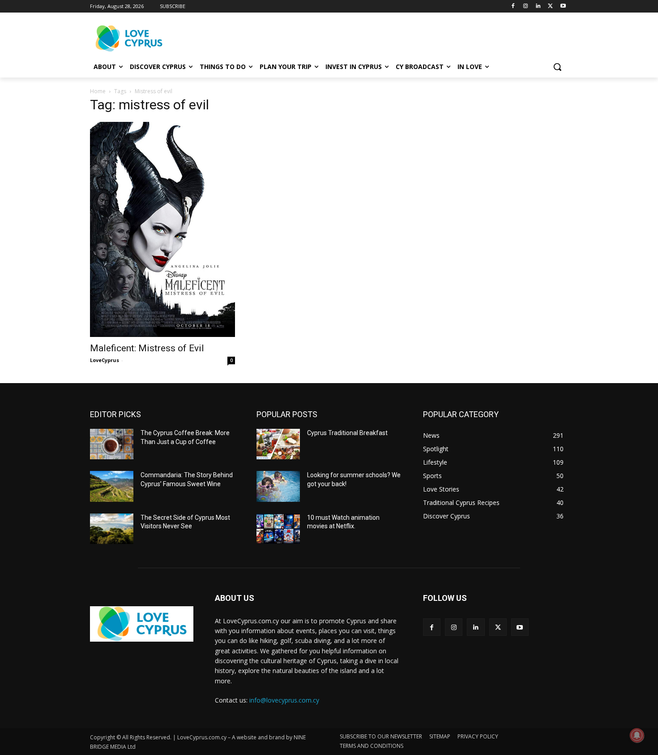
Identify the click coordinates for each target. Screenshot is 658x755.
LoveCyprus (104, 360)
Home (98, 91)
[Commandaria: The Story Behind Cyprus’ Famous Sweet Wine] (111, 486)
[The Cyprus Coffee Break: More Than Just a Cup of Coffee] (111, 444)
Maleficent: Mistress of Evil (147, 348)
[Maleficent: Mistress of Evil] (162, 229)
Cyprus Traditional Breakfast (347, 432)
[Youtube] (563, 6)
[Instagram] (526, 6)
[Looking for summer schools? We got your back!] (278, 486)
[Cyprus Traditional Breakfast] (278, 444)
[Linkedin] (538, 6)
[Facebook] (513, 6)
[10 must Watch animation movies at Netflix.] (278, 528)
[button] (557, 67)
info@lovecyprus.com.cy (284, 700)
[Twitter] (550, 6)
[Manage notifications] (637, 735)
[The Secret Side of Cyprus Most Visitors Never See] (111, 528)
